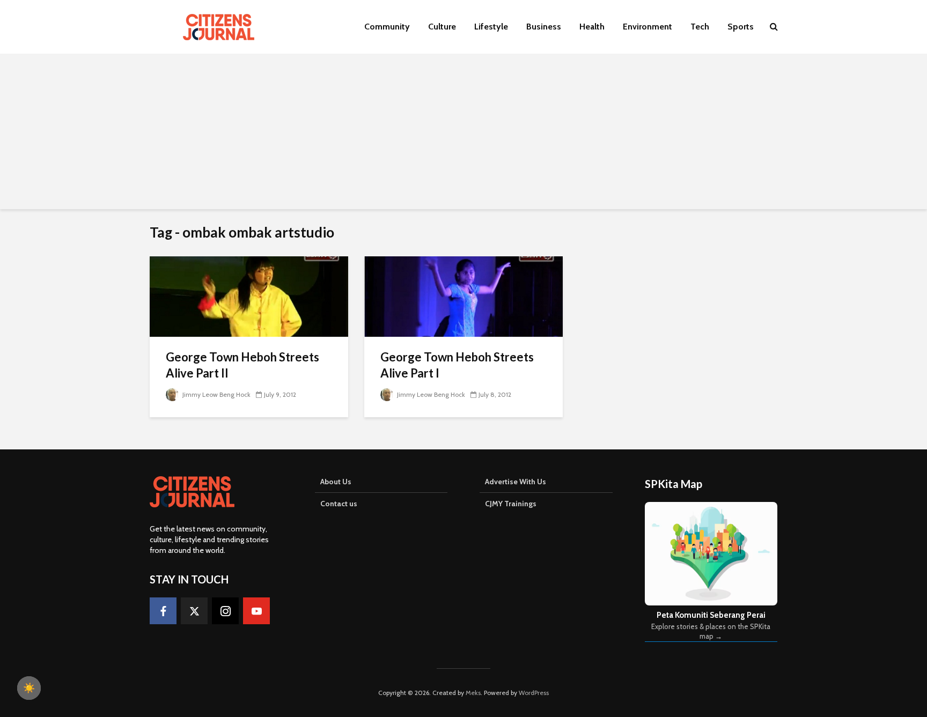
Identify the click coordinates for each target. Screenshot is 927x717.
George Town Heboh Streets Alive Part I (457, 365)
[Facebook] (163, 610)
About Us (335, 481)
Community (387, 26)
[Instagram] (225, 610)
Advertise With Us (515, 481)
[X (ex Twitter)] (194, 610)
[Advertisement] (463, 134)
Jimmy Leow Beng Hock (216, 394)
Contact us (338, 503)
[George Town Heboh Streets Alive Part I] (463, 296)
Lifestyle (491, 26)
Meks (473, 693)
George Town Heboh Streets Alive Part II (242, 365)
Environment (647, 26)
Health (592, 26)
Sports (740, 26)
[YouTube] (256, 610)
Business (543, 26)
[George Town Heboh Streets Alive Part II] (249, 296)
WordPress (534, 693)
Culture (442, 26)
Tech (699, 26)
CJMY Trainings (510, 503)
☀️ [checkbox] (29, 688)
